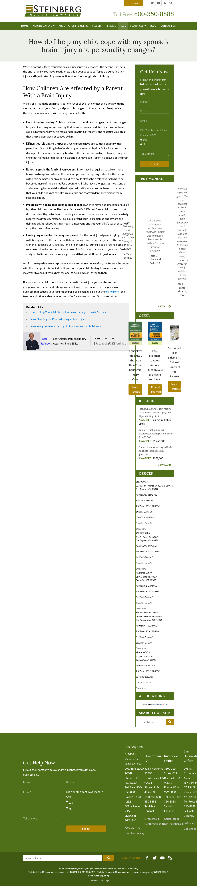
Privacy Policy (132, 869)
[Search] (171, 3)
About (73, 25)
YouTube (120, 343)
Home (24, 25)
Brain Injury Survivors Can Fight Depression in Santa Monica (65, 326)
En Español (133, 3)
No (144, 144)
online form (112, 291)
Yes (144, 139)
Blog (153, 25)
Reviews (111, 25)
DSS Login (105, 880)
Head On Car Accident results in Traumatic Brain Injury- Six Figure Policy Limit (155, 416)
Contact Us (168, 25)
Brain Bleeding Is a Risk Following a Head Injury (57, 319)
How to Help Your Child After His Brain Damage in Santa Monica (67, 312)
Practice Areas (42, 25)
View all (163, 306)
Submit (155, 164)
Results (97, 25)
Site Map (94, 880)
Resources (137, 25)
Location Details (143, 523)
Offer (144, 315)
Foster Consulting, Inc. (82, 872)
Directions (141, 528)
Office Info (131, 828)
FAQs (123, 25)
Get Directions (133, 833)
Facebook (101, 343)
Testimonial (151, 178)
